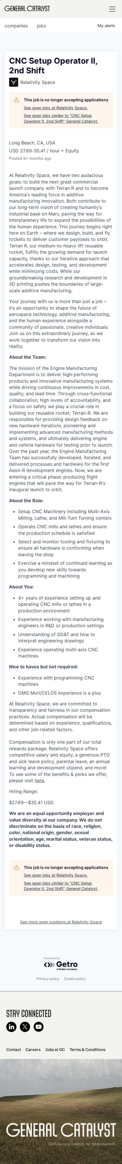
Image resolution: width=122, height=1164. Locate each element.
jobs (41, 26)
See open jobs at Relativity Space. (56, 107)
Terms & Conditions (87, 1049)
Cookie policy (75, 979)
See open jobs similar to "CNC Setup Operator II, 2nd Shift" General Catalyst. (61, 118)
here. (40, 780)
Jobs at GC (55, 1049)
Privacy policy (48, 979)
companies (16, 26)
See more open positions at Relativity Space (61, 921)
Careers (33, 1049)
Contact (13, 1049)
